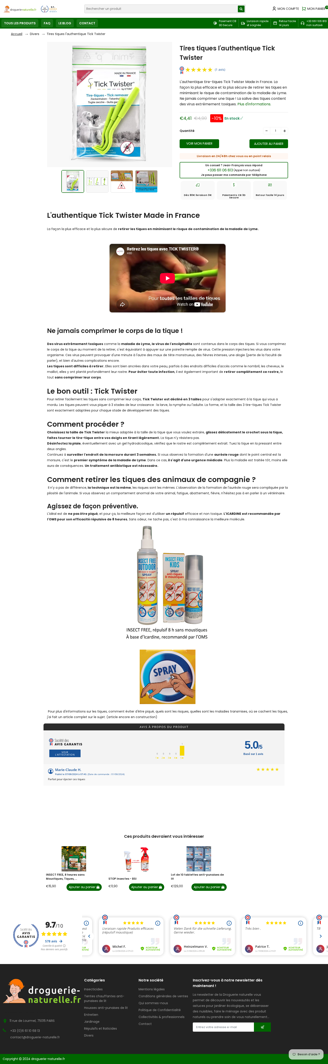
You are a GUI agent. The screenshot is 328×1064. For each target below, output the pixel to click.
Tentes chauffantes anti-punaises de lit (104, 998)
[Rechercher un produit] (241, 9)
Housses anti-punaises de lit (106, 1008)
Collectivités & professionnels (162, 1017)
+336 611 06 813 (234, 170)
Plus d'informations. (254, 104)
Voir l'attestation (65, 753)
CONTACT (87, 23)
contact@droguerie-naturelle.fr (35, 1037)
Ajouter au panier (82, 887)
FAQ (47, 23)
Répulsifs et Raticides (100, 1028)
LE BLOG (64, 23)
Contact (145, 1024)
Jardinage (92, 1021)
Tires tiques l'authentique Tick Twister (76, 34)
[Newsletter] (262, 1027)
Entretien (91, 1014)
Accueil (16, 34)
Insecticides (93, 989)
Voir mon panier (199, 143)
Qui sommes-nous (153, 1003)
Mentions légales (152, 989)
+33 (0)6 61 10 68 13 (25, 1031)
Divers (34, 34)
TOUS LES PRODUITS (20, 23)
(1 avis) (220, 69)
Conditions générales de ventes (163, 996)
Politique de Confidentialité (160, 1010)
